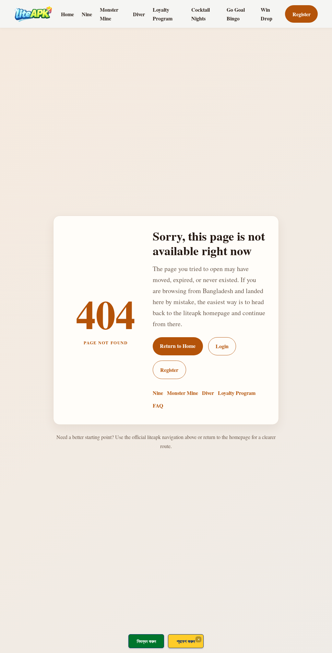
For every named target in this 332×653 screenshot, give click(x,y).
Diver (139, 14)
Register (301, 14)
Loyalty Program (162, 14)
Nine (87, 14)
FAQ (158, 405)
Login (222, 346)
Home (67, 14)
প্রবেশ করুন (186, 641)
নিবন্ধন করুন (146, 641)
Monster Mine (109, 14)
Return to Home (178, 346)
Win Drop (266, 14)
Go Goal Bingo (236, 14)
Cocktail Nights (200, 14)
